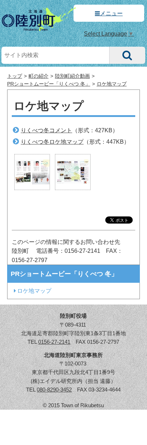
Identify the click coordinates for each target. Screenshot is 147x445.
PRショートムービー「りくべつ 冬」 (48, 84)
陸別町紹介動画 (72, 76)
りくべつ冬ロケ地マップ (52, 142)
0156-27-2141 (54, 342)
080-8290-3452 (54, 390)
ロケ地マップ (112, 84)
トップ (14, 76)
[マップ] (73, 172)
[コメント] (32, 172)
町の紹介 (39, 76)
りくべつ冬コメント (46, 130)
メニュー (111, 13)
